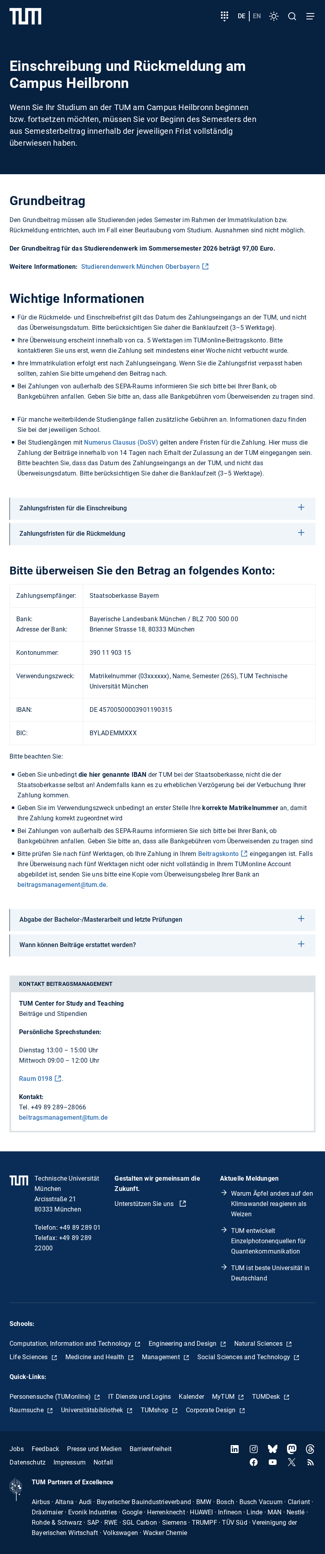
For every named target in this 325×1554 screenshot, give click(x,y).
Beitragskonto (218, 854)
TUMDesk (267, 1396)
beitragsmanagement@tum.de (61, 884)
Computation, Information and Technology (71, 1343)
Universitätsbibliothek (93, 1410)
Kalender (191, 1396)
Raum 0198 (35, 1078)
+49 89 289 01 (80, 1227)
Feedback (45, 1449)
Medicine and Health (95, 1357)
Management (162, 1357)
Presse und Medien (94, 1449)
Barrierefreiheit (151, 1449)
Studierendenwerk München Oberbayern (140, 266)
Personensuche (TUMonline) (51, 1396)
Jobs (17, 1449)
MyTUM (224, 1396)
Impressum (70, 1462)
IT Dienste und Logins (139, 1396)
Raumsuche (27, 1410)
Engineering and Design (183, 1343)
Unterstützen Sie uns (145, 1204)
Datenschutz (28, 1462)
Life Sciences (30, 1357)
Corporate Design (211, 1410)
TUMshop (155, 1410)
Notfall (103, 1462)
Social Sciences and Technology (244, 1357)
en (257, 16)
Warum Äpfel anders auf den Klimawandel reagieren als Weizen (272, 1204)
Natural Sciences (259, 1343)
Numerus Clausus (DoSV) (121, 442)
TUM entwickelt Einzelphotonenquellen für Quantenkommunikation (268, 1241)
